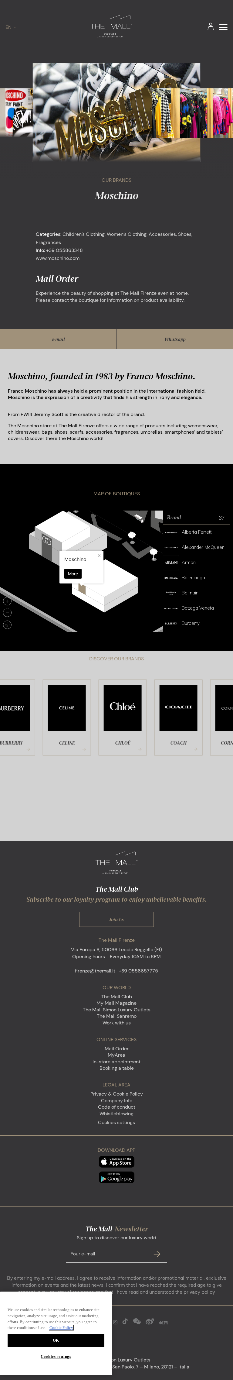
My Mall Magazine (116, 1003)
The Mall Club (116, 996)
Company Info (116, 1100)
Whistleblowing (116, 1113)
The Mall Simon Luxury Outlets (116, 1010)
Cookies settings (116, 1122)
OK (56, 1340)
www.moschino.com (57, 258)
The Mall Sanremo (117, 1016)
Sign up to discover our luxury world (113, 1245)
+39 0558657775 (138, 971)
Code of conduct (116, 1107)
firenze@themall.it (95, 971)
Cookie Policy (61, 1327)
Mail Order (117, 1048)
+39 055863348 (64, 250)
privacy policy (199, 1292)
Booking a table (117, 1068)
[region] (56, 1333)
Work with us (117, 1023)
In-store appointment (116, 1061)
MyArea (116, 1055)
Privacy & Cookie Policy (116, 1094)
